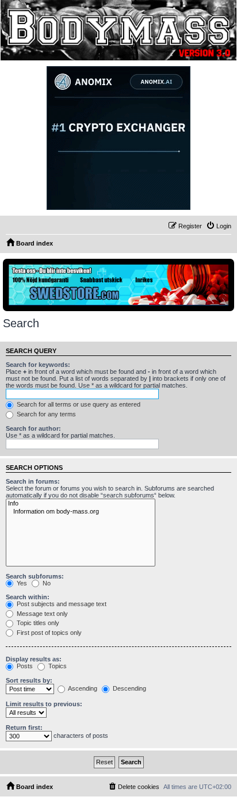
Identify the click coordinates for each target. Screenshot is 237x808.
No (46, 583)
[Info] (80, 504)
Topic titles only (37, 622)
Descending (128, 688)
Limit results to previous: (44, 703)
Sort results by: (29, 680)
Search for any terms (45, 414)
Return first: (24, 727)
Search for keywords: (38, 364)
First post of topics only (48, 632)
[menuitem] (218, 226)
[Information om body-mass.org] (80, 512)
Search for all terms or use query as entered (77, 404)
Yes (21, 583)
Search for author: (33, 428)
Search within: (27, 596)
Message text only (41, 613)
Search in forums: (33, 481)
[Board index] (118, 30)
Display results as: (34, 659)
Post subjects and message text (60, 603)
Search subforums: (35, 576)
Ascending (82, 688)
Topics (57, 666)
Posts (24, 666)
